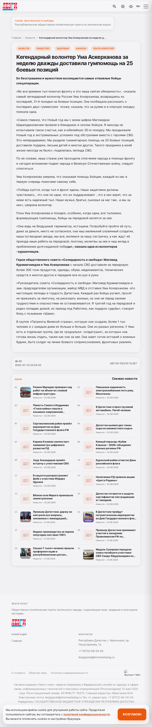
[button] (145, 6)
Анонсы (81, 48)
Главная (16, 37)
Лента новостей (103, 48)
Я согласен (132, 714)
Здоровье (63, 48)
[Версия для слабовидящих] (131, 6)
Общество (43, 48)
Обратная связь (38, 673)
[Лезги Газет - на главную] (18, 6)
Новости (30, 37)
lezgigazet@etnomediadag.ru (97, 657)
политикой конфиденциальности (86, 714)
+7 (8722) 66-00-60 (91, 650)
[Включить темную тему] (122, 6)
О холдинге (18, 673)
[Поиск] (114, 6)
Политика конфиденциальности (69, 673)
